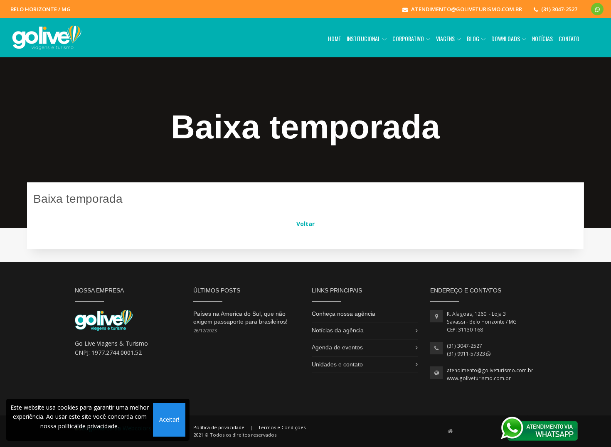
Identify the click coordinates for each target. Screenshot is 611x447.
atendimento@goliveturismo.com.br (490, 370)
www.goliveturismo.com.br (479, 378)
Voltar (305, 224)
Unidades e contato (337, 364)
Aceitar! (169, 419)
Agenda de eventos (337, 347)
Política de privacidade (218, 427)
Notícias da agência (338, 330)
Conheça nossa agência (343, 313)
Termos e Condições (282, 427)
